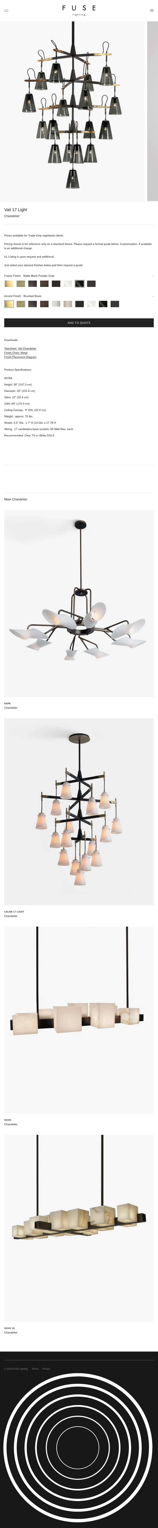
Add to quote (79, 322)
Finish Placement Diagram (20, 356)
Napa (7, 703)
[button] (79, 276)
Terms (35, 1369)
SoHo (7, 1120)
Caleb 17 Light (14, 912)
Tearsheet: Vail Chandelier (20, 348)
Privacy (46, 1369)
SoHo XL (9, 1328)
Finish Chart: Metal (15, 352)
